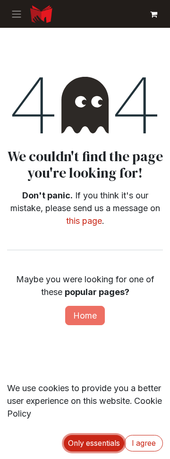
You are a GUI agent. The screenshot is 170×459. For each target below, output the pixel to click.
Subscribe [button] (128, 279)
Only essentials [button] (94, 443)
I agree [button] (144, 443)
